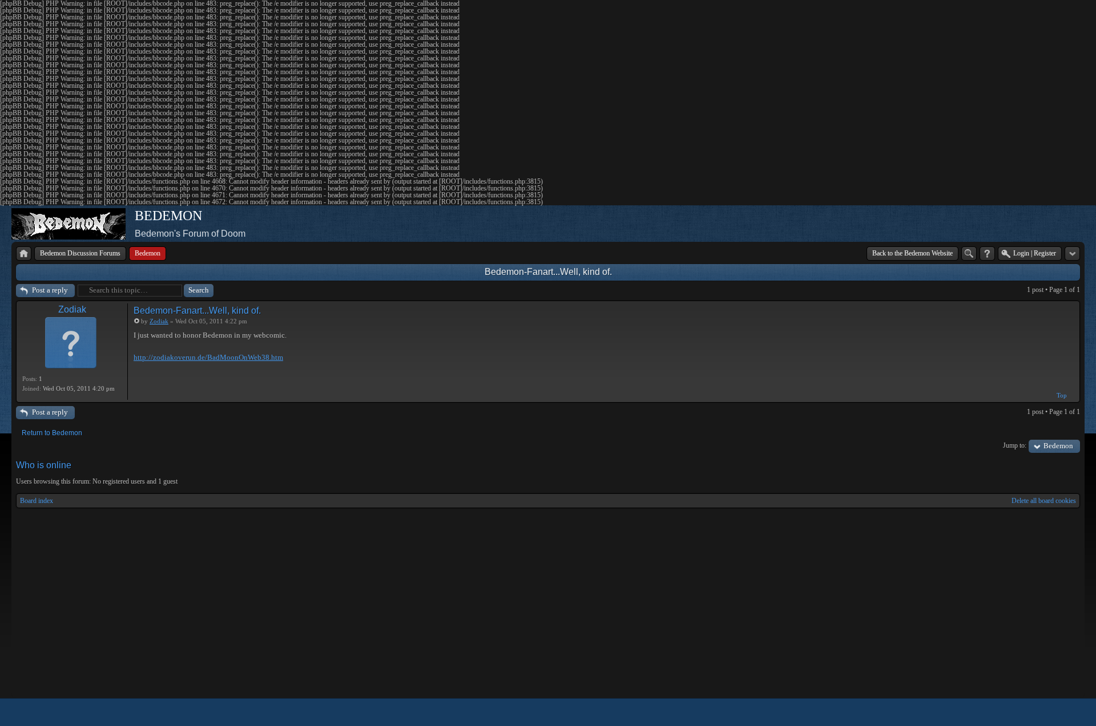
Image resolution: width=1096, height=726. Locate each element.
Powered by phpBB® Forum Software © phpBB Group (1063, 712)
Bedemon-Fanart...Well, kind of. (548, 272)
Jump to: (1014, 445)
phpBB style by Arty (1029, 712)
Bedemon (1058, 445)
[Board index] (23, 253)
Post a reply (50, 290)
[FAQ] (987, 253)
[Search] (969, 253)
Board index (36, 501)
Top (1062, 395)
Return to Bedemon (52, 432)
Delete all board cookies (1044, 501)
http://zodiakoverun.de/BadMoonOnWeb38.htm (208, 357)
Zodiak (72, 309)
